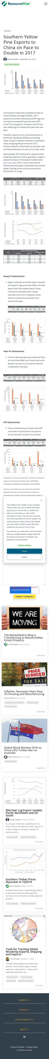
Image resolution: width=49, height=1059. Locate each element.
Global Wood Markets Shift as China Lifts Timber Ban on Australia (22, 750)
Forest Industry (12, 837)
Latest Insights (23, 1019)
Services (23, 1010)
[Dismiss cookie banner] (41, 500)
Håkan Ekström (13, 757)
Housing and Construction (14, 703)
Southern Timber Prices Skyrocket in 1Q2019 (21, 880)
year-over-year (10, 162)
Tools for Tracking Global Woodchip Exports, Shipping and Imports (24, 951)
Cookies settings (24, 545)
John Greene (15, 886)
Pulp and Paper (32, 703)
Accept (24, 551)
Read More (41, 655)
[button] (45, 4)
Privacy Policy (30, 527)
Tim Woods (14, 959)
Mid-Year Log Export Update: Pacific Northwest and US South (24, 812)
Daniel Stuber (13, 59)
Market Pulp (11, 981)
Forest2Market (13, 644)
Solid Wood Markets (12, 64)
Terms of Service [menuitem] (17, 1047)
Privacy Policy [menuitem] (32, 1047)
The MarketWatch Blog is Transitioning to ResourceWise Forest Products (23, 637)
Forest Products (10, 706)
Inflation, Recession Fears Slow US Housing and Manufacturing (24, 692)
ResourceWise (9, 698)
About (23, 1029)
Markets (23, 1000)
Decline (24, 557)
